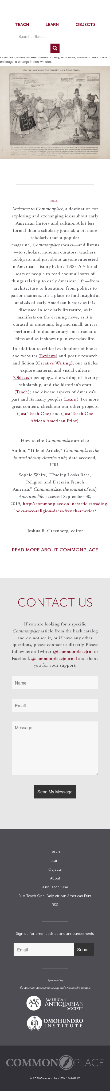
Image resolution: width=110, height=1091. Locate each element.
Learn (52, 24)
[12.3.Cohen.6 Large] (55, 112)
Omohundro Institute (77, 988)
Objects (86, 24)
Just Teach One (34, 414)
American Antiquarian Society (41, 988)
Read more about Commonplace (55, 550)
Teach (22, 24)
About (55, 878)
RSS (55, 905)
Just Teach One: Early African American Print (55, 896)
